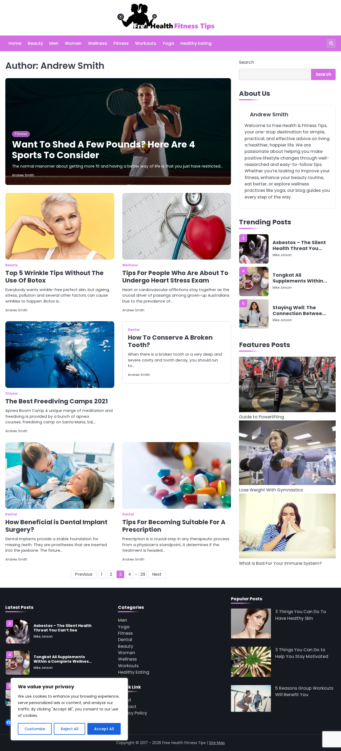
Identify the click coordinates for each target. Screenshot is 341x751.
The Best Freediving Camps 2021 (56, 401)
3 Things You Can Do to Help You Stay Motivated (301, 653)
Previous (83, 574)
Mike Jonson (282, 259)
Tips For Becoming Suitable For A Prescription (173, 526)
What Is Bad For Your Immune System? (280, 564)
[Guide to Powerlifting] (287, 385)
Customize (35, 729)
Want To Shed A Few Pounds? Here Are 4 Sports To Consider (103, 150)
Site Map (217, 742)
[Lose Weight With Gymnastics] (287, 453)
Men (53, 43)
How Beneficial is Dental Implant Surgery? (56, 526)
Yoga (168, 43)
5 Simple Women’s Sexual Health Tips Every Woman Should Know (299, 314)
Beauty (35, 43)
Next (157, 574)
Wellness (97, 43)
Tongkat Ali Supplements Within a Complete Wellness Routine (299, 249)
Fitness (121, 43)
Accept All (104, 729)
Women (73, 43)
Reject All (70, 729)
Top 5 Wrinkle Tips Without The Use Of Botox (54, 277)
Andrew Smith (23, 175)
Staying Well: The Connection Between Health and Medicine (299, 282)
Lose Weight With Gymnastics (271, 490)
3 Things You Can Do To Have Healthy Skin (300, 615)
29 (142, 574)
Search (246, 62)
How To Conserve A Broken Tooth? (170, 341)
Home (15, 43)
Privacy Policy (132, 713)
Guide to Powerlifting (261, 417)
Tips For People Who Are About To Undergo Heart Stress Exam (175, 277)
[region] (69, 709)
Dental (134, 330)
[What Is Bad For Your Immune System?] (287, 527)
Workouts (145, 43)
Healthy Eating (196, 43)
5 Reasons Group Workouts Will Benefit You (304, 691)
